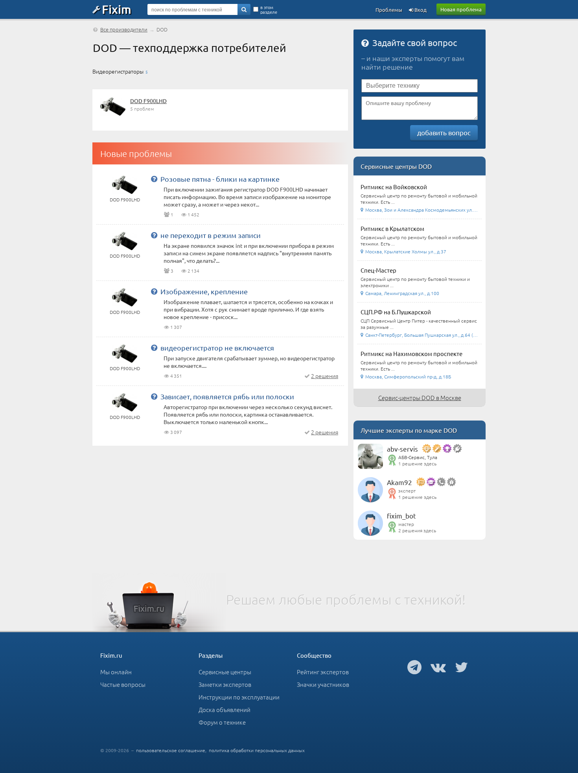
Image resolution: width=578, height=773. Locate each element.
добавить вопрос (444, 132)
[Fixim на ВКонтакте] (438, 667)
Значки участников (323, 684)
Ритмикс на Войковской (394, 186)
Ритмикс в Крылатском (392, 228)
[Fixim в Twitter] (461, 667)
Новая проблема (461, 9)
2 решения (324, 376)
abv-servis (402, 449)
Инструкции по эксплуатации (239, 697)
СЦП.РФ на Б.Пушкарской (396, 311)
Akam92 (399, 482)
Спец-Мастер (378, 270)
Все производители (123, 29)
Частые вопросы (122, 684)
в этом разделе (268, 9)
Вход (420, 9)
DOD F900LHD (148, 100)
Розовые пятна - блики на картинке (220, 179)
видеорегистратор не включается (217, 347)
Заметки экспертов (225, 684)
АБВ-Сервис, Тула (417, 457)
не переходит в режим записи (210, 235)
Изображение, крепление (204, 291)
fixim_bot (401, 515)
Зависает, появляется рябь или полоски (227, 396)
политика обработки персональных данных (257, 750)
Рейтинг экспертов (323, 672)
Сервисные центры (225, 672)
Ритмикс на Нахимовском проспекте (411, 353)
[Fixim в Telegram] (414, 667)
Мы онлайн (116, 672)
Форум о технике (222, 722)
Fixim (116, 9)
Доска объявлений (224, 709)
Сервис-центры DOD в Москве (419, 397)
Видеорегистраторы (118, 71)
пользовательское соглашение (170, 750)
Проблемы (389, 9)
